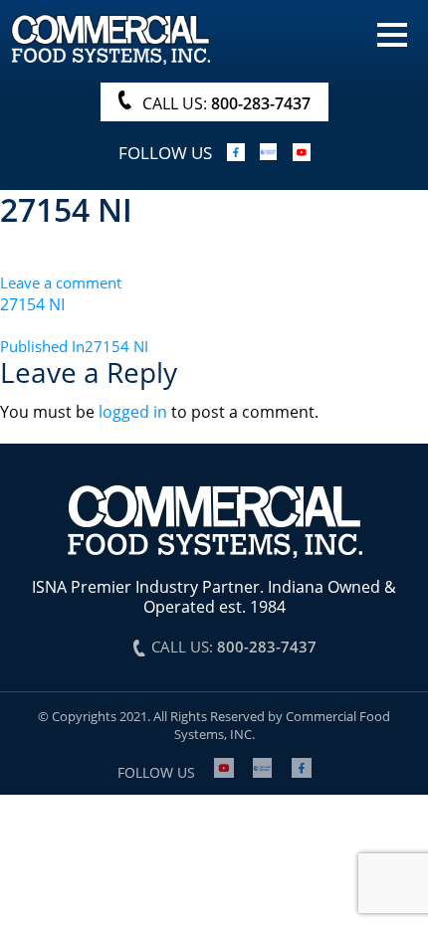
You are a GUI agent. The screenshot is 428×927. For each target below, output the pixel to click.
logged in (133, 412)
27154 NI (32, 304)
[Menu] (392, 33)
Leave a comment (60, 282)
